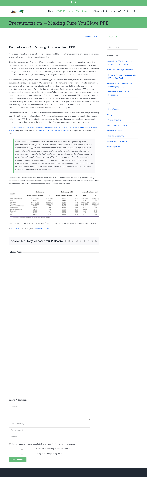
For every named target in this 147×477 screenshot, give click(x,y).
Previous (88, 36)
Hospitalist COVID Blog (117, 141)
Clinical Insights (114, 120)
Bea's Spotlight (114, 109)
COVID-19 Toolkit (40, 229)
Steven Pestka (15, 229)
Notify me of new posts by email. (49, 453)
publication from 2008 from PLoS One (53, 130)
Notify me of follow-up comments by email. (53, 449)
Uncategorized (114, 146)
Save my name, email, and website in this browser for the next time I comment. (43, 444)
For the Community (116, 136)
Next (96, 36)
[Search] (134, 11)
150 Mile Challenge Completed (120, 69)
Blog (110, 114)
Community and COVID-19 (118, 125)
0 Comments (51, 229)
